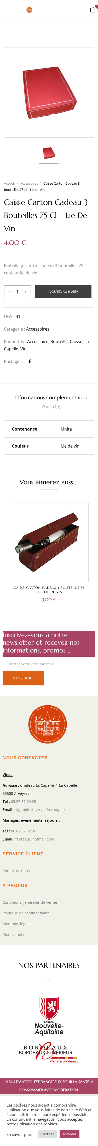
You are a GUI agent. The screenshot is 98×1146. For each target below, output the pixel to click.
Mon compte (14, 934)
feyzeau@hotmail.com (34, 839)
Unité (66, 429)
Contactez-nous (16, 870)
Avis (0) (51, 406)
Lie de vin (70, 446)
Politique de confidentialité (26, 912)
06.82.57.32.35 (23, 830)
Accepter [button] (69, 1134)
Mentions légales (17, 923)
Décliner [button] (47, 1134)
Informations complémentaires (51, 397)
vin (23, 349)
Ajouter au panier (63, 291)
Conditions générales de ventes (30, 902)
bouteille (59, 341)
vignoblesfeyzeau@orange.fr (40, 809)
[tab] (51, 397)
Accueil (9, 183)
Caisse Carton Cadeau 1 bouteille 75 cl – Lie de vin (49, 590)
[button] (92, 9)
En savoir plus (19, 1134)
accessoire (37, 341)
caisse (76, 341)
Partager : (13, 361)
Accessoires (29, 183)
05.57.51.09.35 (23, 801)
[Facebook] (29, 361)
